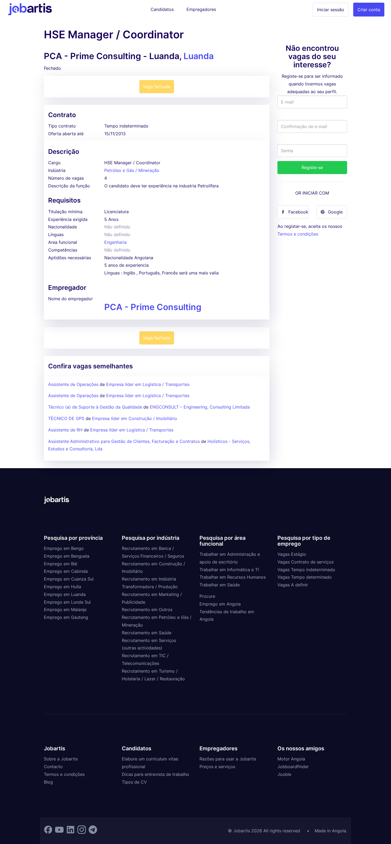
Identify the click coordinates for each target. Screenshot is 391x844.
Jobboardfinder (293, 766)
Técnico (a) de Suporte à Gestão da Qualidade (95, 407)
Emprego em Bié (60, 563)
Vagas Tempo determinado (304, 577)
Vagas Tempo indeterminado (306, 569)
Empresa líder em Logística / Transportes (147, 384)
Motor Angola (291, 758)
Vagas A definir (292, 584)
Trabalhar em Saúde (219, 584)
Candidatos (162, 9)
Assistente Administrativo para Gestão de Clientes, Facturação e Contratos (124, 441)
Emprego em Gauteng (66, 617)
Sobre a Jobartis (61, 758)
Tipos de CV (134, 782)
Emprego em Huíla (62, 586)
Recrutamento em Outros (147, 609)
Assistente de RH (65, 430)
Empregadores (201, 9)
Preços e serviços (217, 766)
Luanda (199, 56)
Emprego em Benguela (66, 556)
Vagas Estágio (291, 554)
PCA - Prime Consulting (152, 307)
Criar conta (368, 9)
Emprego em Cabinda (66, 571)
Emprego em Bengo (64, 548)
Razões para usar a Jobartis (227, 758)
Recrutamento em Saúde (146, 632)
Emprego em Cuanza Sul (69, 579)
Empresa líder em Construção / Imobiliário (134, 418)
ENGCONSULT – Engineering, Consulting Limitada (200, 407)
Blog (48, 782)
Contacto (53, 766)
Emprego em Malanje (65, 609)
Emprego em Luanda (65, 594)
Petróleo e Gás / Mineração (131, 170)
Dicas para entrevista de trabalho (155, 774)
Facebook (298, 212)
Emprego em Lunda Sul (67, 602)
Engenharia (115, 242)
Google (335, 212)
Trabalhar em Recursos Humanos (232, 577)
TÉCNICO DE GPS (66, 418)
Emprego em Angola (220, 604)
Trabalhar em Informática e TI (229, 569)
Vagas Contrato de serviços (305, 562)
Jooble (284, 774)
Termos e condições (297, 234)
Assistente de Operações (73, 384)
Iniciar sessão (330, 9)
